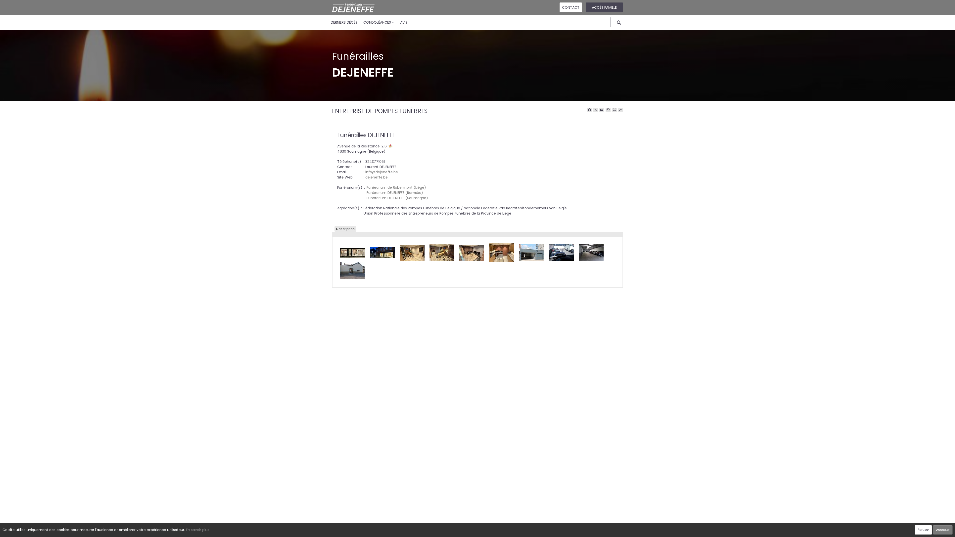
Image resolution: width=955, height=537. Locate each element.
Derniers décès (344, 22)
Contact (570, 7)
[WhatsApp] (608, 110)
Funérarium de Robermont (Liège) (396, 187)
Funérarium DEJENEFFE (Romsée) (395, 192)
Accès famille (604, 7)
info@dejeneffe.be (381, 172)
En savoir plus (197, 529)
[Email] (601, 110)
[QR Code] (614, 110)
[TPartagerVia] (620, 110)
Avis (403, 22)
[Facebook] (589, 110)
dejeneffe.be (376, 177)
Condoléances (377, 22)
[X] (595, 110)
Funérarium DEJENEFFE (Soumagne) (397, 197)
